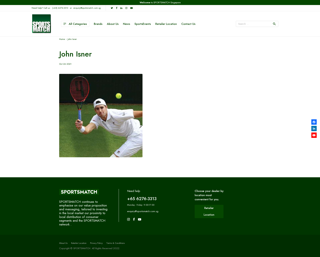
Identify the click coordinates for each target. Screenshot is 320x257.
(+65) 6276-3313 (60, 8)
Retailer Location (166, 24)
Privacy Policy (96, 243)
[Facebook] (314, 122)
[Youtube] (314, 135)
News (126, 24)
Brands (98, 24)
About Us (112, 24)
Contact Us (188, 24)
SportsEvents (142, 24)
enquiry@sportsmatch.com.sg (87, 8)
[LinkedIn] (314, 128)
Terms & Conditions (115, 243)
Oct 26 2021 (65, 64)
